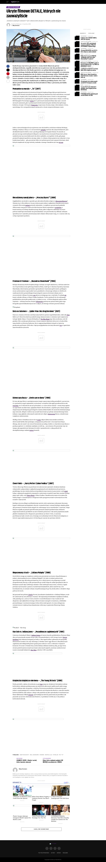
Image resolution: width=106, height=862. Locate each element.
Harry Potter (31, 495)
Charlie (30, 594)
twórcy (31, 430)
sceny (39, 420)
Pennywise (34, 105)
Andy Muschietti (24, 754)
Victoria (30, 694)
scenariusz (58, 207)
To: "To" (61, 754)
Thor (68, 315)
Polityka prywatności (43, 853)
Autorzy (53, 853)
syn (34, 295)
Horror (42, 754)
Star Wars (33, 650)
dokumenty (39, 301)
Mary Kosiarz (16, 25)
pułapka (43, 130)
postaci (27, 205)
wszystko (15, 405)
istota (32, 101)
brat (41, 684)
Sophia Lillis (48, 754)
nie (65, 295)
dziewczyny (51, 414)
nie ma (61, 142)
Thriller (56, 754)
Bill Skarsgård (35, 754)
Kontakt (59, 853)
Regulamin (65, 853)
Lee (61, 325)
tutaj (65, 491)
